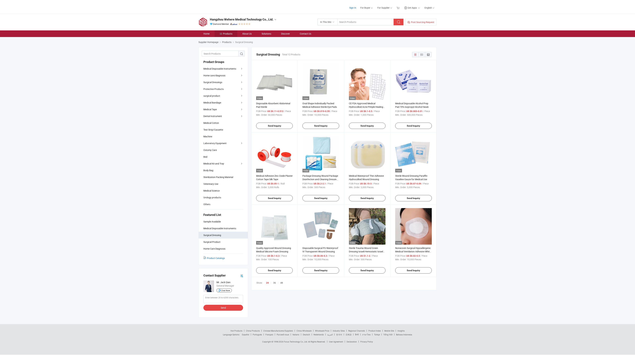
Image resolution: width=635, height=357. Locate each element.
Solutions (266, 33)
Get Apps (412, 7)
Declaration (352, 341)
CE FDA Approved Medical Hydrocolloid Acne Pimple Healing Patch (366, 107)
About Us (247, 33)
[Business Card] (241, 275)
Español (245, 334)
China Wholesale (304, 330)
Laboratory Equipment (215, 143)
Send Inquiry (274, 125)
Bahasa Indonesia (404, 334)
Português (257, 334)
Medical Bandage (212, 102)
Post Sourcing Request (422, 22)
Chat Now (225, 290)
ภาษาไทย (366, 334)
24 (267, 282)
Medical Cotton (211, 122)
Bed (205, 156)
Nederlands (319, 334)
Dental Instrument (212, 116)
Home (206, 33)
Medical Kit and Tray (213, 163)
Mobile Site (389, 330)
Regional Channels (356, 330)
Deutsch (306, 334)
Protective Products (213, 89)
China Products (253, 330)
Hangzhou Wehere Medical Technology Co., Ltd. (241, 19)
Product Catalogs (216, 258)
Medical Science (211, 190)
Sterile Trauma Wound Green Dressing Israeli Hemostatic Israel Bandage (366, 251)
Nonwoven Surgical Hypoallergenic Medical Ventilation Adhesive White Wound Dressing (413, 251)
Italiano (296, 334)
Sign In (352, 7)
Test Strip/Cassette (213, 129)
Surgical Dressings (212, 82)
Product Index (374, 330)
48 (281, 282)
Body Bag (208, 170)
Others (206, 204)
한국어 (339, 334)
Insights (401, 330)
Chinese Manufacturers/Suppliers (278, 330)
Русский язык (283, 334)
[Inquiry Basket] (398, 7)
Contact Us (305, 33)
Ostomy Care (210, 150)
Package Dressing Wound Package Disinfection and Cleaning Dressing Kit (320, 179)
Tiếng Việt (388, 334)
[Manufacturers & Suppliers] (219, 6)
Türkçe (377, 334)
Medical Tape (210, 109)
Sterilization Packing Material (218, 177)
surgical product (211, 95)
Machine (207, 136)
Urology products (212, 197)
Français (269, 334)
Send (223, 307)
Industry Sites (339, 330)
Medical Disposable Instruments (219, 68)
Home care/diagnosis (214, 75)
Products (227, 33)
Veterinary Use (210, 183)
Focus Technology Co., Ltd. (296, 341)
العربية (330, 334)
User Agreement (336, 341)
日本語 (349, 334)
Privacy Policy (366, 341)
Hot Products (236, 330)
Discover (285, 33)
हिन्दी (357, 334)
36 (274, 282)
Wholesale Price (322, 330)
